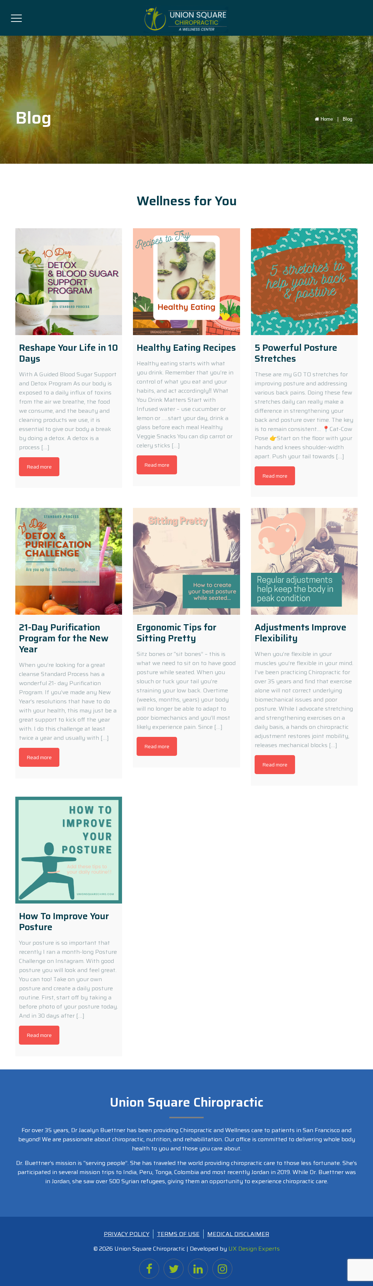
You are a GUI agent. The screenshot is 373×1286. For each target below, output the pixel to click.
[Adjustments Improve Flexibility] (304, 561)
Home (330, 119)
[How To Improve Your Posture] (68, 850)
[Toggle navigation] (16, 17)
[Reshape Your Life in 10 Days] (68, 281)
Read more (39, 467)
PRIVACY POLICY (126, 1234)
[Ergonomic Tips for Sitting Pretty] (186, 561)
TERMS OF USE (178, 1234)
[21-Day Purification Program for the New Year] (68, 561)
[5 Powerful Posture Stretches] (304, 281)
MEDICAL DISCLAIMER (238, 1234)
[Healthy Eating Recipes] (186, 281)
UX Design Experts (254, 1248)
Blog (347, 119)
